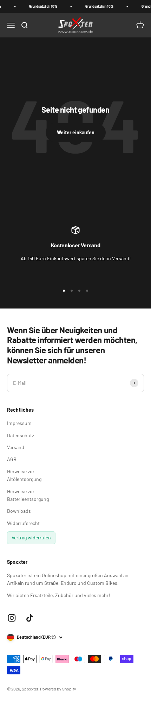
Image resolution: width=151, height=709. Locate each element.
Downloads (19, 511)
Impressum (19, 423)
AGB (12, 459)
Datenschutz (20, 435)
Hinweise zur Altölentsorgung (24, 475)
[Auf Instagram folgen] (12, 618)
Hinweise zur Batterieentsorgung (28, 495)
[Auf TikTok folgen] (29, 618)
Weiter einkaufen (75, 132)
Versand (15, 447)
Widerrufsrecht (23, 523)
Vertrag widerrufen (31, 537)
